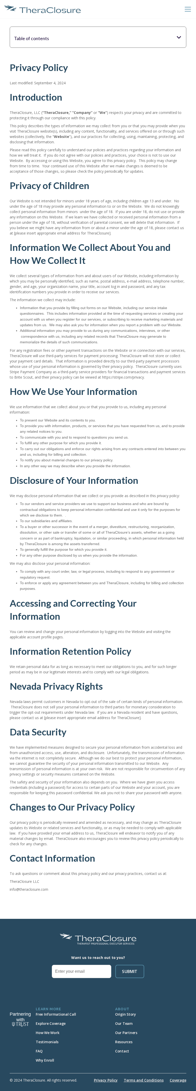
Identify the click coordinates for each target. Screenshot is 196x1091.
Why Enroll (45, 1060)
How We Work (47, 1032)
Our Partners (126, 1032)
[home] (42, 9)
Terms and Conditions (144, 1080)
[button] (187, 9)
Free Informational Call (56, 1014)
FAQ (39, 1051)
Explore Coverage (51, 1023)
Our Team (124, 1023)
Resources (123, 1041)
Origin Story (125, 1014)
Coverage (178, 1080)
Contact (122, 1051)
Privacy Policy (106, 1080)
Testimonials (47, 1041)
